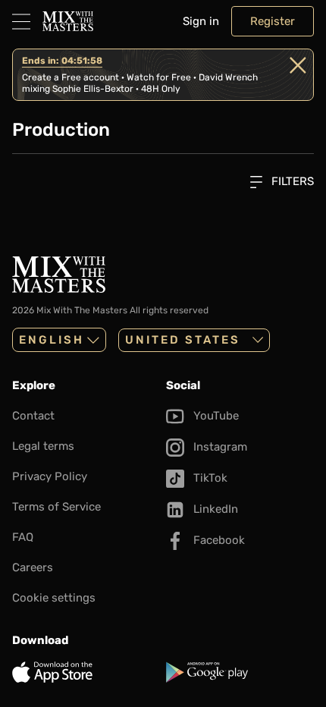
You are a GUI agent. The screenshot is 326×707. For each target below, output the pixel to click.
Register (272, 21)
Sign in (201, 21)
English (51, 340)
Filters (291, 181)
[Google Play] (240, 672)
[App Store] (86, 672)
